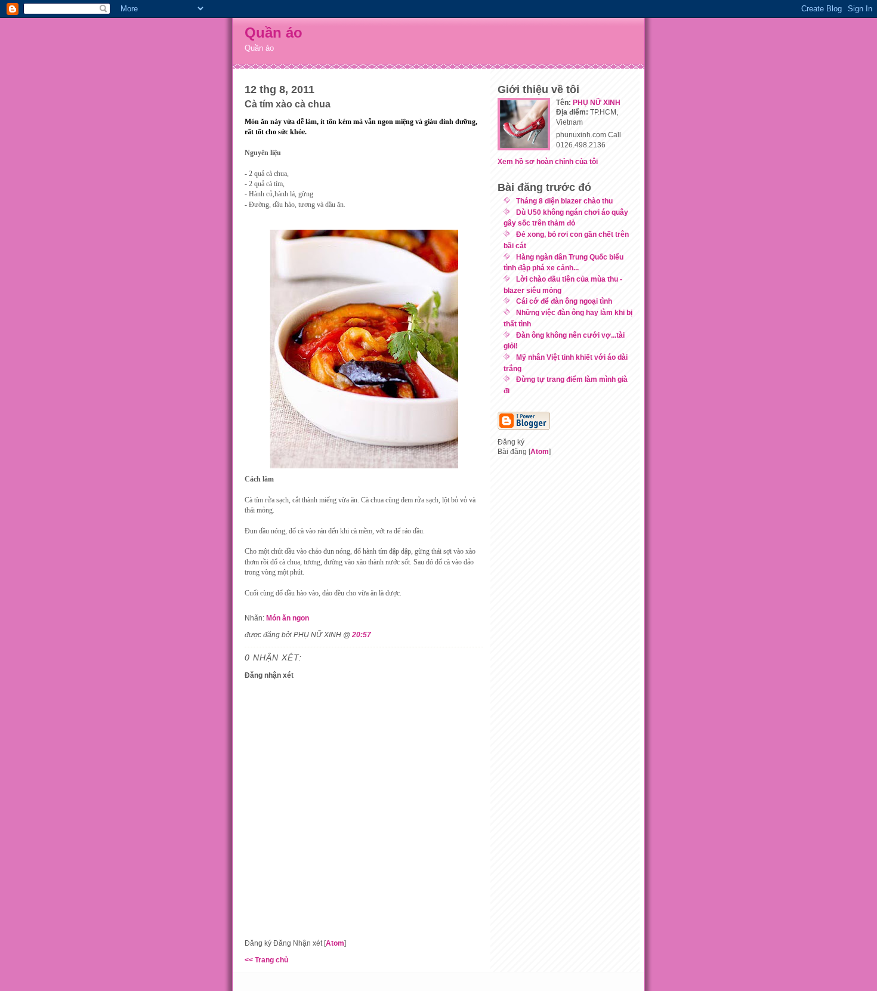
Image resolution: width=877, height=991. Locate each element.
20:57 (361, 634)
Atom (335, 943)
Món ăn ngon (287, 618)
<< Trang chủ (266, 960)
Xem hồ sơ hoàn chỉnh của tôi (548, 161)
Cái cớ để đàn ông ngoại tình (564, 301)
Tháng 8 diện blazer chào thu (564, 201)
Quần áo (273, 32)
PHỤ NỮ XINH (596, 102)
